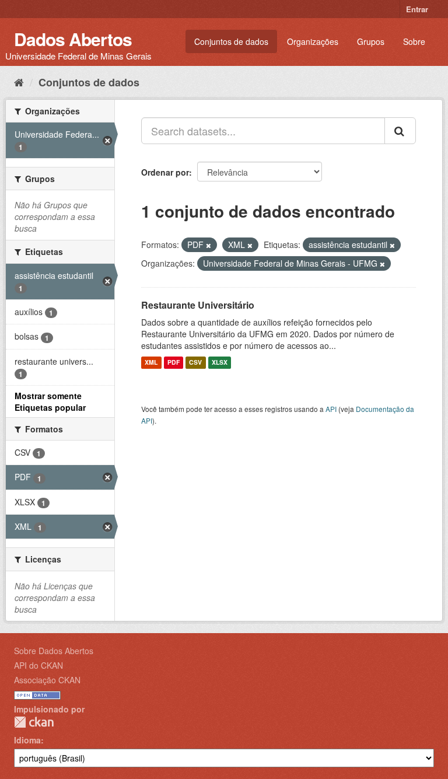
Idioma (27, 740)
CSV (195, 362)
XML (151, 362)
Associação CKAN (47, 680)
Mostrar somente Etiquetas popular (50, 401)
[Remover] (208, 245)
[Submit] (400, 130)
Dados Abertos (73, 38)
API (331, 409)
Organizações (312, 41)
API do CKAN (38, 665)
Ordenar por (165, 172)
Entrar (417, 9)
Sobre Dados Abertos (53, 650)
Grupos (370, 41)
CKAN (34, 722)
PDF (173, 362)
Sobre (414, 41)
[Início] (19, 81)
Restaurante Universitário (197, 305)
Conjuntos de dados (231, 41)
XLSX (220, 362)
